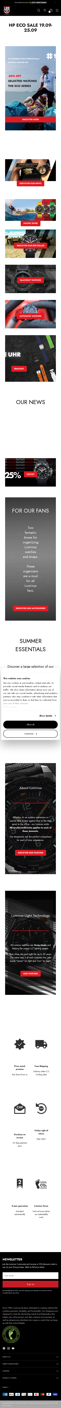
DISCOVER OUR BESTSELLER (30, 245)
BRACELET (19, 368)
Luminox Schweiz (21, 1403)
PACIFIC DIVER (31, 223)
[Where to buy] (45, 10)
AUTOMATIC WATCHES (30, 316)
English (5, 1387)
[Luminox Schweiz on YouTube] (13, 1349)
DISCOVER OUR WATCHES (30, 852)
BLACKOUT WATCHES (30, 280)
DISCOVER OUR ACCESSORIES (30, 608)
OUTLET (30, 474)
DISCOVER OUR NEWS (30, 183)
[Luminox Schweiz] (7, 10)
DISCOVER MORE (30, 119)
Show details (45, 715)
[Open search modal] (39, 10)
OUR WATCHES (30, 973)
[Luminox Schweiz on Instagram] (8, 1349)
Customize (28, 733)
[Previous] (6, 2)
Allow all (30, 724)
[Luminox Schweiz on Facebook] (4, 1349)
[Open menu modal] (57, 10)
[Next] (55, 2)
